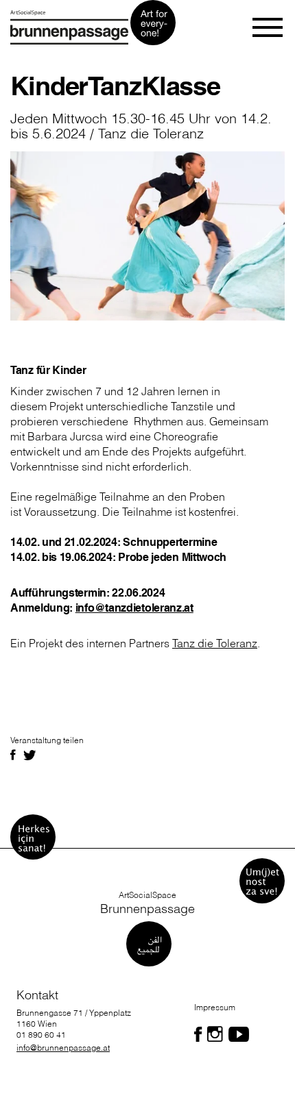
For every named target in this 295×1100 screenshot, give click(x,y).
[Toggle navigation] (268, 27)
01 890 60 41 (41, 1034)
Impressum (214, 1007)
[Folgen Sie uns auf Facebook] (198, 1034)
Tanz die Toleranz (214, 643)
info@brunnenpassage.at (63, 1047)
